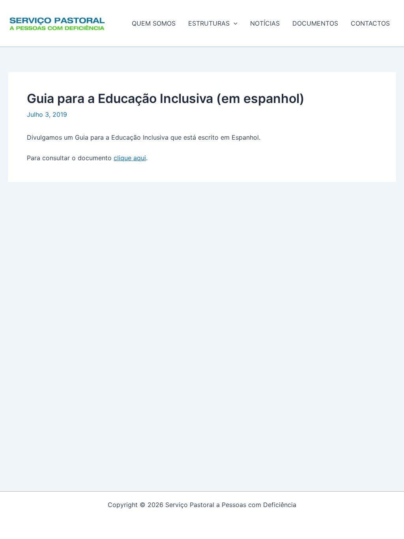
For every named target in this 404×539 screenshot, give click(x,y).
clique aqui (130, 158)
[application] (234, 23)
